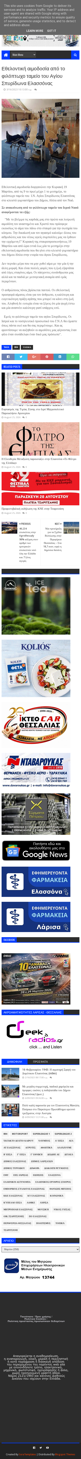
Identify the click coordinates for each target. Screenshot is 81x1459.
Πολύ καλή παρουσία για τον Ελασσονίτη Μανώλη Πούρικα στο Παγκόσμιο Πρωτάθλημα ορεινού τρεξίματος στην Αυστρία (50, 1109)
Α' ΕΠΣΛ (59, 1141)
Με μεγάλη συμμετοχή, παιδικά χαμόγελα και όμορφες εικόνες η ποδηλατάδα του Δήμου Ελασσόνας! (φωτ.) (48, 1090)
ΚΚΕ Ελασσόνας (13, 1196)
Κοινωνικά (56, 1196)
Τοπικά (27, 347)
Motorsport (20, 1134)
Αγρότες (30, 1147)
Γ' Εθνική (36, 1154)
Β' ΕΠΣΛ (8, 1154)
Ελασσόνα (54, 1175)
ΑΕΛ (71, 1141)
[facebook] (34, 1448)
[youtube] (47, 1448)
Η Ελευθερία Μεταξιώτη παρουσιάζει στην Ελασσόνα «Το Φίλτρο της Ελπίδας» (39, 460)
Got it (51, 30)
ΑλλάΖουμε (64, 1147)
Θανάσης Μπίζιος (60, 1189)
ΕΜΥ (6, 1175)
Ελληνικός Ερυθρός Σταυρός (53, 1182)
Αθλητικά (46, 1147)
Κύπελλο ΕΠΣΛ (13, 1202)
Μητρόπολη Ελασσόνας (18, 1209)
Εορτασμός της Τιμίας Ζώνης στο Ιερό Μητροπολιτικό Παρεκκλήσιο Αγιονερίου (33, 411)
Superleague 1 (41, 1134)
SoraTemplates (27, 1454)
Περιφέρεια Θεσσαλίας (17, 1223)
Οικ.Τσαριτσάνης (14, 1216)
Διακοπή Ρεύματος (56, 1168)
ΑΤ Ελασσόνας (12, 1147)
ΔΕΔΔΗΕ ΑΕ (53, 1154)
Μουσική (43, 1209)
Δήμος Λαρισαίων (42, 1161)
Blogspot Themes (65, 1454)
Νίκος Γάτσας (62, 1209)
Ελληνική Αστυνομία (17, 1182)
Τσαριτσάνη (11, 1230)
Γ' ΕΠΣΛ (21, 1154)
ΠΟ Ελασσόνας (38, 1216)
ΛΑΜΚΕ (31, 1202)
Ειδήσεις (38, 1175)
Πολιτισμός (43, 1223)
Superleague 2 (63, 1134)
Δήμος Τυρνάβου (14, 1168)
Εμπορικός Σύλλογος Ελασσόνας (24, 1189)
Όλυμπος (44, 1141)
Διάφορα (34, 1168)
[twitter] (41, 1448)
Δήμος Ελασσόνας (15, 1161)
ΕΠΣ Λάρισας (20, 1175)
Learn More (34, 30)
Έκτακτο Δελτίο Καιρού (19, 1141)
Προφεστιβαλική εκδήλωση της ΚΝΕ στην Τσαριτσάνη (33, 508)
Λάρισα (44, 1202)
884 (16, 347)
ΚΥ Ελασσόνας (36, 1196)
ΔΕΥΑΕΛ (68, 1154)
